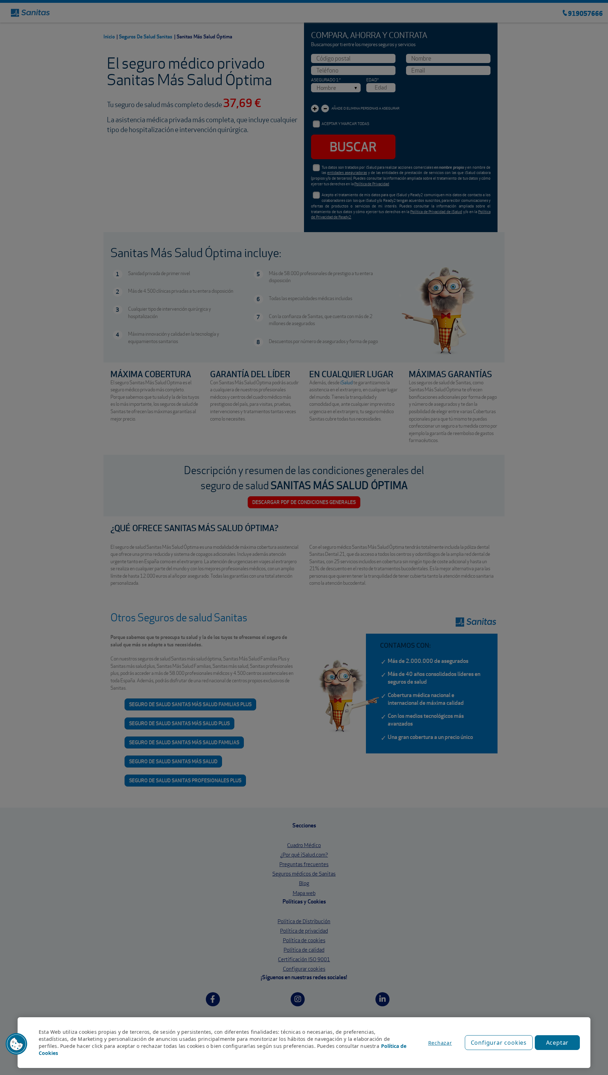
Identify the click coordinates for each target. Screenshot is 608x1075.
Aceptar (557, 1042)
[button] (16, 1044)
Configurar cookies (499, 1042)
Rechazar (440, 1042)
